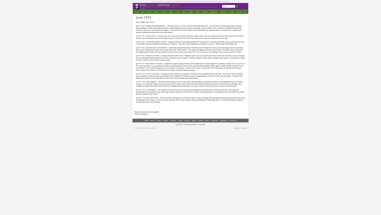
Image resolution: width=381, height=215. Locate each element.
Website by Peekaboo (240, 128)
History (177, 12)
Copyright (179, 124)
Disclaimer (202, 124)
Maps (171, 12)
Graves (156, 12)
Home (136, 12)
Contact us (223, 12)
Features (164, 12)
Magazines (214, 12)
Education (205, 12)
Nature (184, 12)
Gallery (191, 12)
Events (149, 12)
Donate (231, 12)
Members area (242, 12)
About (198, 12)
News (143, 12)
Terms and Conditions (190, 124)
